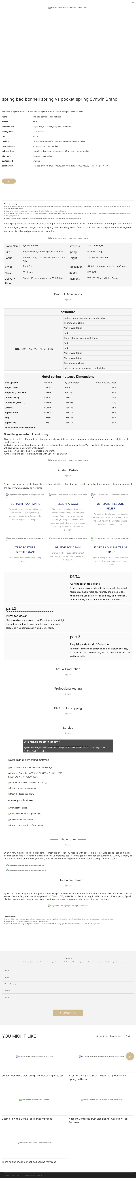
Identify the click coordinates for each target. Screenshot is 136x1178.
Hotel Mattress (101, 1036)
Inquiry (9, 181)
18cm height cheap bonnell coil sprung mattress (29, 1162)
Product (129, 1036)
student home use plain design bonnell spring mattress (32, 1075)
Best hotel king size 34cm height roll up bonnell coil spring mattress (98, 1077)
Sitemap (25, 1175)
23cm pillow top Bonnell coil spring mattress (27, 1118)
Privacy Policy (36, 1175)
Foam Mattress (116, 1036)
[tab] (68, 199)
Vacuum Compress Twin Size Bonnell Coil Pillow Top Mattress (98, 1120)
